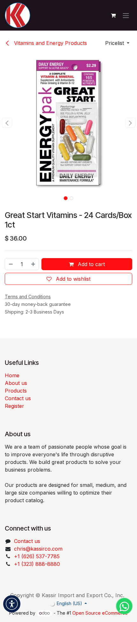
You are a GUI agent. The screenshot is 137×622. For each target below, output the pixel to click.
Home (12, 375)
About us (16, 383)
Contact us (18, 398)
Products (16, 390)
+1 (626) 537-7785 (37, 556)
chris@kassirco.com (39, 549)
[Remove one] (10, 264)
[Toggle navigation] (125, 15)
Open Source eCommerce (100, 613)
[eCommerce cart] (113, 15)
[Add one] (33, 264)
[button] (117, 43)
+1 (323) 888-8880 (37, 564)
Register (14, 406)
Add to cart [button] (90, 264)
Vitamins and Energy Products (49, 43)
